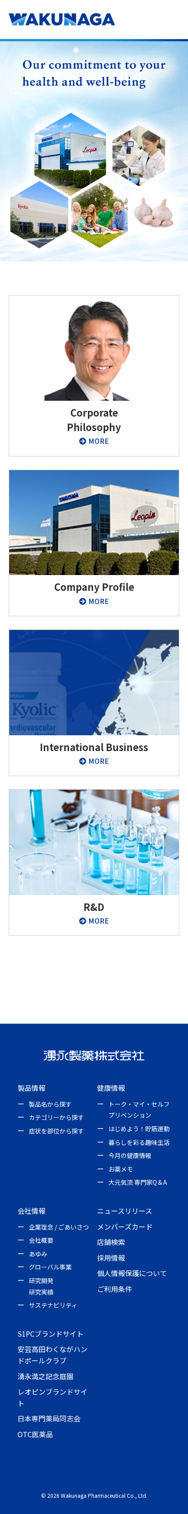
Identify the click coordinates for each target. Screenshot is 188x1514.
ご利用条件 (114, 1289)
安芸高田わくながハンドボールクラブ (52, 1355)
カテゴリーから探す (56, 1117)
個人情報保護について (132, 1273)
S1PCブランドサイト (50, 1333)
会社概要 (41, 1240)
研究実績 (41, 1291)
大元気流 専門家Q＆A (137, 1182)
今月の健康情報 (129, 1155)
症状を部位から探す (56, 1130)
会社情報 (31, 1210)
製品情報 (31, 1087)
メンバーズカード (125, 1226)
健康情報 (111, 1087)
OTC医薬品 (35, 1434)
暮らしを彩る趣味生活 (139, 1142)
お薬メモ (120, 1169)
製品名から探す (50, 1104)
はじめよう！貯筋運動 (139, 1128)
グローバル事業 (50, 1266)
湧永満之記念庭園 (45, 1376)
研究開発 (41, 1280)
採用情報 (111, 1257)
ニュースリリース (124, 1210)
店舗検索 (111, 1242)
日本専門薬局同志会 (48, 1418)
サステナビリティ (53, 1305)
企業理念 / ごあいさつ (59, 1227)
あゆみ (38, 1253)
